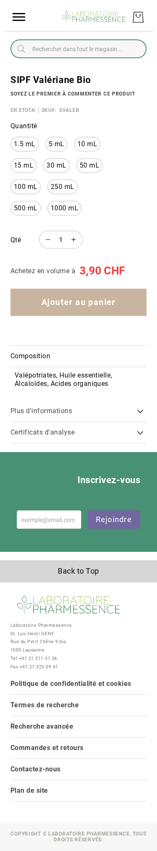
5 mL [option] (56, 144)
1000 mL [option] (64, 208)
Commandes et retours (47, 748)
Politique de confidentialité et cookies (70, 684)
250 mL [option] (63, 187)
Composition (30, 356)
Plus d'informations (41, 411)
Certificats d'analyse (42, 432)
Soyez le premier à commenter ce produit (72, 94)
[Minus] (46, 239)
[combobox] (78, 48)
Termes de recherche (44, 705)
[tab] (78, 356)
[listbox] (61, 179)
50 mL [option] (89, 165)
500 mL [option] (26, 208)
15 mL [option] (23, 165)
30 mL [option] (56, 165)
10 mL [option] (87, 144)
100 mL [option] (26, 187)
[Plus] (75, 239)
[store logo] (94, 17)
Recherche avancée (41, 726)
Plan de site (29, 790)
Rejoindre (114, 519)
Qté (15, 240)
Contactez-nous (35, 769)
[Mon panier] (138, 17)
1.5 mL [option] (25, 144)
